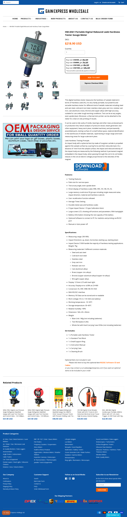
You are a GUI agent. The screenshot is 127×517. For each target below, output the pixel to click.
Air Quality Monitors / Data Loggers (14, 449)
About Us (73, 19)
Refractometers (70, 458)
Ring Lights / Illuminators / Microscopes (77, 460)
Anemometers (7, 452)
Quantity (68, 49)
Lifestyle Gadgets (70, 439)
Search (36, 478)
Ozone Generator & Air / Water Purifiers (77, 452)
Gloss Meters (38, 447)
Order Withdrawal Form (41, 489)
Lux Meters (68, 442)
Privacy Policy (7, 484)
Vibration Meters (101, 455)
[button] (94, 88)
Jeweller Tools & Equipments (43, 462)
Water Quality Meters (102, 457)
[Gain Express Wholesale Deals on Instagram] (70, 479)
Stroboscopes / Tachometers (105, 442)
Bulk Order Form (104, 19)
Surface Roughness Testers (104, 444)
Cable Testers (7, 457)
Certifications (7, 481)
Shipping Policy (7, 486)
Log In (96, 2)
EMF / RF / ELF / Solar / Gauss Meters (45, 439)
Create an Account (108, 2)
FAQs (35, 486)
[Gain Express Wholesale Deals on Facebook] (66, 479)
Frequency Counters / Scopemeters (45, 444)
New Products (58, 19)
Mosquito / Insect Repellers (73, 447)
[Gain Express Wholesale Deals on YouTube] (73, 479)
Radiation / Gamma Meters (73, 455)
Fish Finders (37, 442)
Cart (122, 2)
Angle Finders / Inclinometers (12, 454)
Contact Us (87, 19)
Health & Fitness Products (42, 450)
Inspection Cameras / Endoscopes (44, 457)
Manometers (69, 444)
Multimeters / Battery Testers (74, 450)
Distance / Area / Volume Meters (13, 467)
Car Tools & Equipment (10, 459)
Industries (41, 19)
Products (26, 19)
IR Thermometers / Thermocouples (45, 460)
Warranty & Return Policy (11, 489)
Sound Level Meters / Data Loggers (107, 439)
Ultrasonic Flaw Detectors (104, 447)
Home (15, 19)
